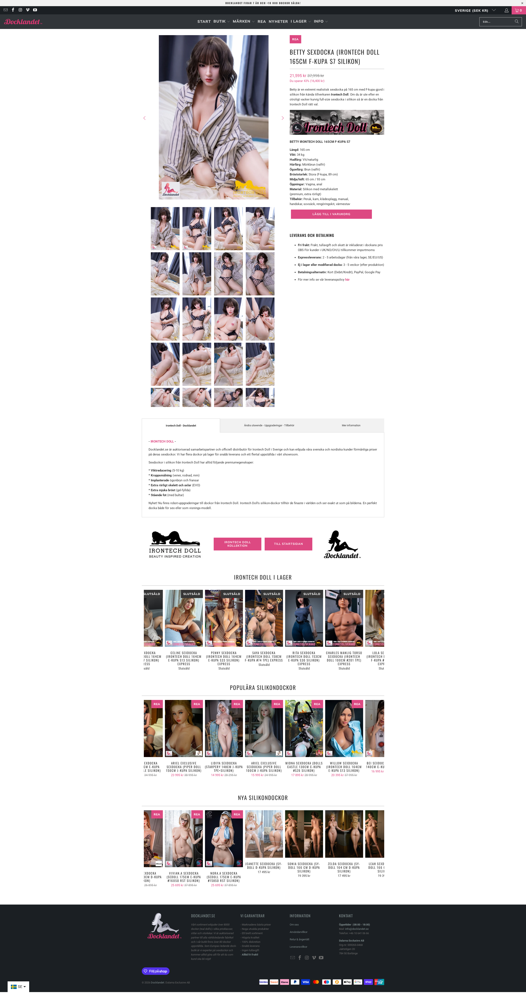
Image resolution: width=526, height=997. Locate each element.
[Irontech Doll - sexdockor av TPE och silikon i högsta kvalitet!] (337, 134)
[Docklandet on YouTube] (34, 10)
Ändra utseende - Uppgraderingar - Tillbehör (269, 425)
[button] (221, 21)
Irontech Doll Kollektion (237, 543)
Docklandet (157, 982)
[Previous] (145, 118)
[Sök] (517, 21)
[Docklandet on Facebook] (12, 10)
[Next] (282, 118)
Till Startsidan (288, 544)
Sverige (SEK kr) (472, 10)
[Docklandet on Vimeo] (27, 10)
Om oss (294, 924)
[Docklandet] (23, 21)
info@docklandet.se (357, 928)
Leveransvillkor (298, 946)
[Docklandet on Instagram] (20, 10)
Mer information (351, 425)
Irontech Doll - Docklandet (181, 425)
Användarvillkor (298, 932)
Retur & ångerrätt (299, 939)
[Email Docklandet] (5, 10)
